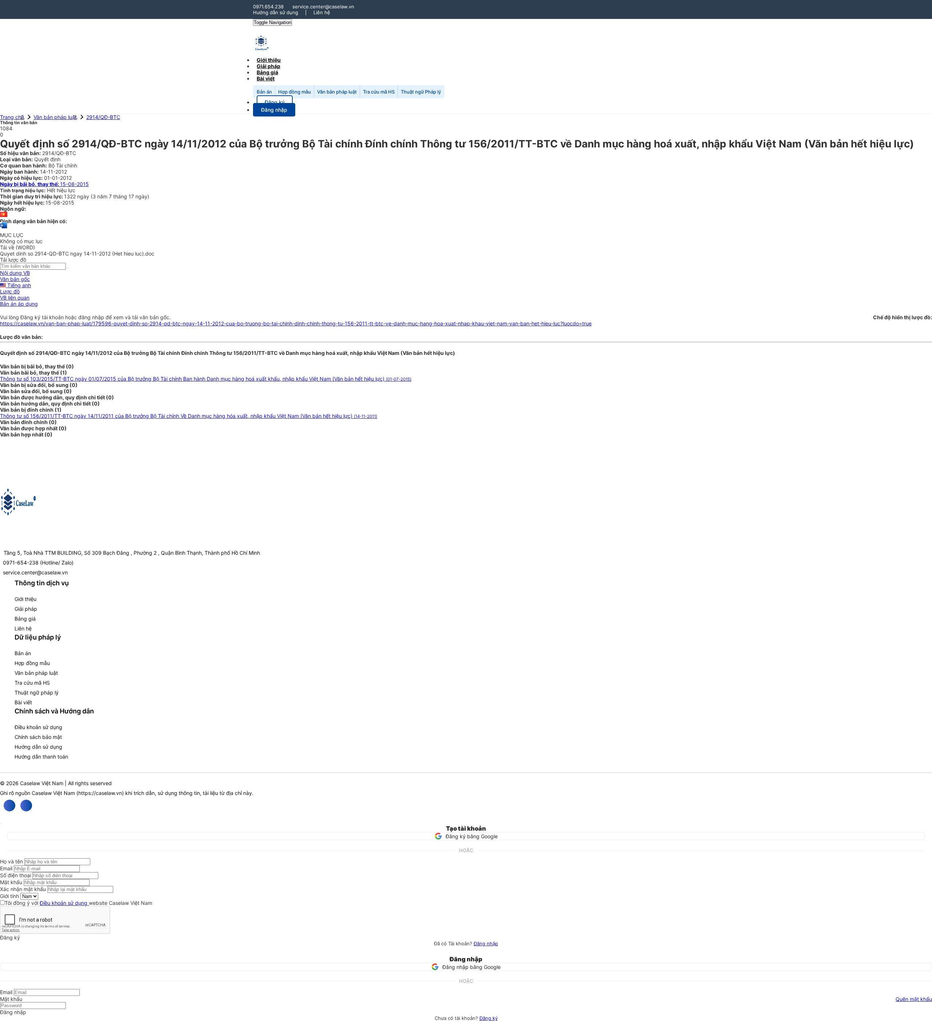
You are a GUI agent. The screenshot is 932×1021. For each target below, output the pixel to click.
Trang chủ (12, 117)
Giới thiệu (25, 599)
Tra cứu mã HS (379, 92)
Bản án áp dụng (19, 304)
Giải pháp (26, 609)
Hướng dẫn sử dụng (275, 12)
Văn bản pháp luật (337, 92)
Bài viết (266, 78)
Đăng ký (488, 1018)
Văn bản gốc (15, 279)
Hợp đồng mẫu (294, 92)
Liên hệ (321, 12)
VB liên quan (14, 297)
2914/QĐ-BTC (103, 117)
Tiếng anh (18, 285)
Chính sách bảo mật (38, 737)
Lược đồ (10, 291)
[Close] (0, 823)
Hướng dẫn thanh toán (41, 756)
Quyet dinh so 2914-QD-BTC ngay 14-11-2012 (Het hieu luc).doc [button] (77, 253)
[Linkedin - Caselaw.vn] (26, 805)
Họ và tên (11, 861)
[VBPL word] (3, 229)
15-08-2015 (44, 184)
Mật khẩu (11, 882)
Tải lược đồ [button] (13, 260)
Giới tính (9, 896)
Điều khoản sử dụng (38, 727)
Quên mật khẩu (914, 999)
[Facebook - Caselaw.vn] (9, 805)
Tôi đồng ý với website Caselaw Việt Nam (78, 903)
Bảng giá (25, 619)
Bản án (264, 92)
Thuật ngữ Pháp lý (421, 92)
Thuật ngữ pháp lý (37, 692)
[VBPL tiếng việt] (3, 215)
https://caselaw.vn (100, 793)
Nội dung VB (15, 273)
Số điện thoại (15, 875)
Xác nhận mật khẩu (23, 889)
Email (6, 868)
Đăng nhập (486, 943)
